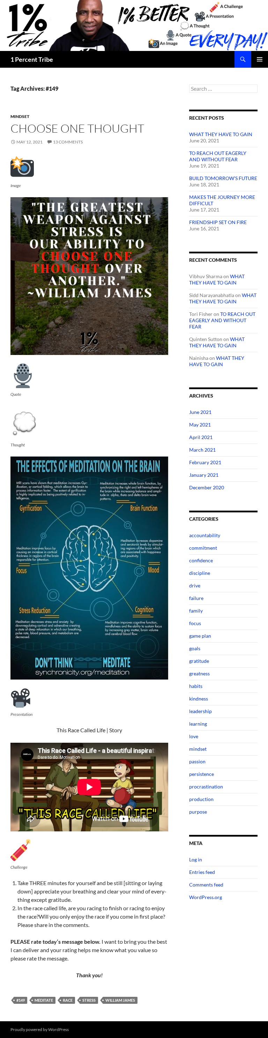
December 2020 (206, 487)
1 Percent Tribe (31, 59)
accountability (204, 535)
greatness (199, 673)
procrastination (206, 786)
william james (120, 1000)
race (68, 1000)
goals (194, 648)
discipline (199, 573)
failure (196, 598)
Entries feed (202, 872)
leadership (200, 711)
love (193, 736)
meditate (44, 1000)
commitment (203, 548)
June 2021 (200, 412)
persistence (201, 774)
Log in (195, 859)
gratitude (199, 661)
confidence (201, 560)
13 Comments (68, 141)
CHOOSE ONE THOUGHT (77, 128)
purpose (198, 812)
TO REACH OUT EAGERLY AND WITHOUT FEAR (217, 156)
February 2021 (205, 462)
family (196, 611)
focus (195, 623)
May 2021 (200, 425)
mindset (19, 116)
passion (197, 761)
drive (194, 585)
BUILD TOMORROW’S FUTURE (223, 178)
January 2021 (203, 475)
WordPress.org (205, 897)
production (201, 799)
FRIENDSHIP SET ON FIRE (218, 222)
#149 (20, 1000)
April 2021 (201, 437)
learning (198, 724)
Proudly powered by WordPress (39, 1029)
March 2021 (202, 450)
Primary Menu (259, 59)
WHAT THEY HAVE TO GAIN (220, 134)
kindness (198, 699)
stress (89, 1000)
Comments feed (206, 885)
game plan (200, 636)
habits (195, 686)
